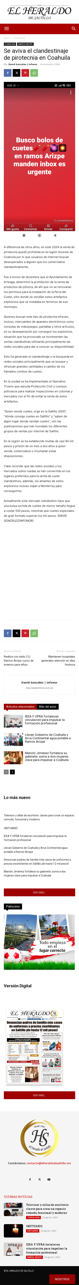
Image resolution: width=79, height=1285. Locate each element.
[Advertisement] (39, 577)
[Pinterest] (25, 73)
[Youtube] (49, 1179)
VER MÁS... (39, 892)
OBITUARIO (11, 828)
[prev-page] (6, 772)
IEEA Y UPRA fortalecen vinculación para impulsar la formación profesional (45, 719)
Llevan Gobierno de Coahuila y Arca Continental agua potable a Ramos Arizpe (48, 738)
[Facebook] (8, 73)
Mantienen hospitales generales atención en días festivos (58, 660)
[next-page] (12, 772)
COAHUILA (19, 38)
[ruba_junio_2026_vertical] (39, 969)
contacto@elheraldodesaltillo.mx (48, 1163)
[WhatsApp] (34, 73)
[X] (16, 73)
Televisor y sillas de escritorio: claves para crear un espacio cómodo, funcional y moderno (39, 817)
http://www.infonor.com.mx (39, 688)
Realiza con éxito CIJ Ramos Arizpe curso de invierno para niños (19, 660)
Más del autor (47, 706)
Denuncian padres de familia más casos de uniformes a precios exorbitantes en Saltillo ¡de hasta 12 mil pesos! (37, 861)
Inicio (7, 38)
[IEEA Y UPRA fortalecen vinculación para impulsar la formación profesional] (13, 721)
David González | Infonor (22, 64)
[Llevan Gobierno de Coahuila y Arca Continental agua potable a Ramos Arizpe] (13, 739)
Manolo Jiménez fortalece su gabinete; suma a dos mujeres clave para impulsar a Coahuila (46, 756)
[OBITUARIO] (13, 1230)
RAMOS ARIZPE (25, 44)
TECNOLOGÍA (33, 1217)
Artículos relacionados (20, 706)
